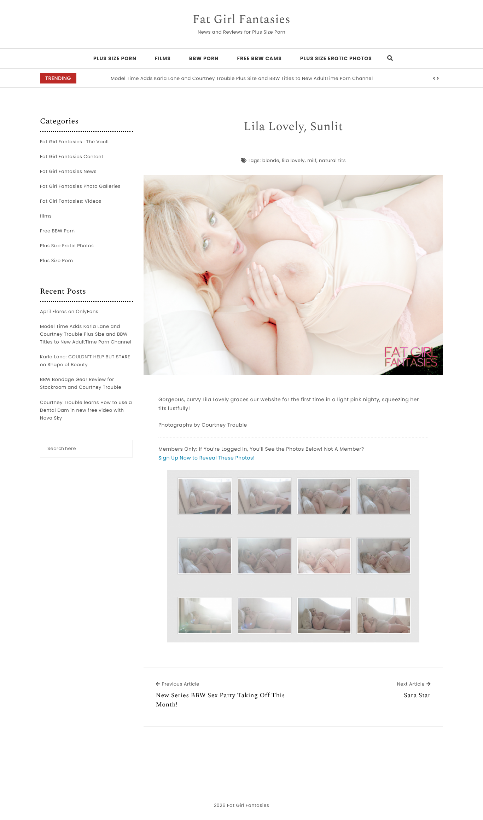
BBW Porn (204, 58)
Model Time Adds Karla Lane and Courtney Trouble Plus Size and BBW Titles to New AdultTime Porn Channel (242, 78)
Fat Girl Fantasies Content (71, 156)
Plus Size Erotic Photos (336, 58)
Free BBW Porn (57, 230)
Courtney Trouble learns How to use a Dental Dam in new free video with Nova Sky (86, 410)
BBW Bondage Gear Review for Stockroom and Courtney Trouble (80, 383)
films (163, 58)
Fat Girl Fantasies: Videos (70, 201)
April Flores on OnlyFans (69, 311)
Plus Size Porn (114, 58)
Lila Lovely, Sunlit (293, 127)
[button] (434, 78)
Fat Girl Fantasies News (68, 171)
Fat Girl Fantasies (242, 19)
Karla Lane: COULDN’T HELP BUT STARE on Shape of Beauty (85, 360)
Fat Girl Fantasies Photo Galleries (80, 186)
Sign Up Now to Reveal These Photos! (206, 457)
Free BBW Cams (259, 58)
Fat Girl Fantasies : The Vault (74, 141)
